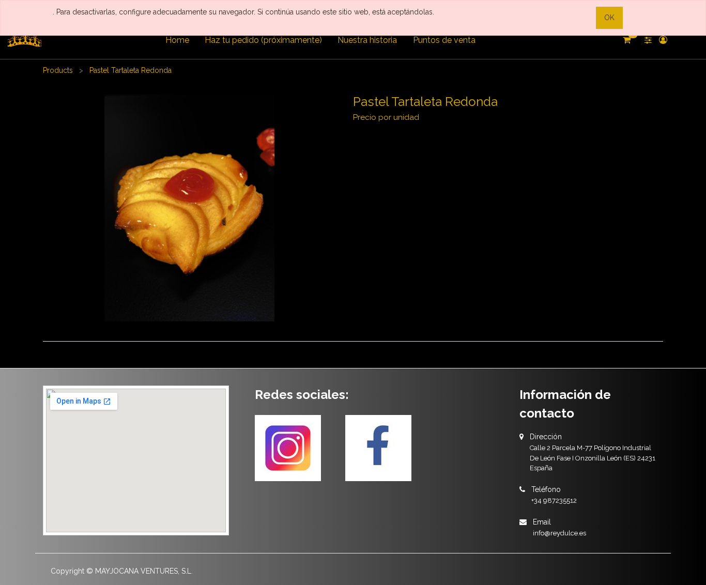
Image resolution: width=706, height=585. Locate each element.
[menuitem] (176, 40)
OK (609, 17)
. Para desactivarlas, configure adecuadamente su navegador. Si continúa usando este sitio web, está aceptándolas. (243, 12)
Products (58, 70)
